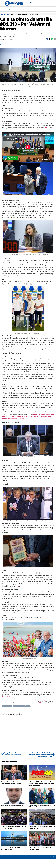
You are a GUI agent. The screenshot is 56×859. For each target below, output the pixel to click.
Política (28, 706)
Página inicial (3, 14)
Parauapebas (9, 9)
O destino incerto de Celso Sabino (12, 805)
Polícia (37, 9)
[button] (47, 39)
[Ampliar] (51, 163)
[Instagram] (54, 857)
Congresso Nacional (18, 706)
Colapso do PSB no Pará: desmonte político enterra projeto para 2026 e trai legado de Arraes (41, 783)
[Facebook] (51, 857)
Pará (49, 9)
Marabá (24, 9)
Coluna (8, 14)
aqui (18, 586)
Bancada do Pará (6, 706)
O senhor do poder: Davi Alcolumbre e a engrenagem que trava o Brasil (13, 783)
